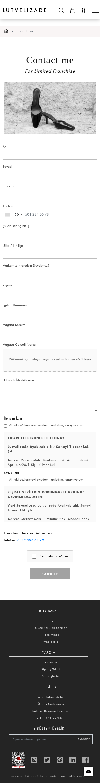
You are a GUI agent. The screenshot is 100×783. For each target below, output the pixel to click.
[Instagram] (34, 759)
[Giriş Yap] (83, 10)
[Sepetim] (72, 10)
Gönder (50, 574)
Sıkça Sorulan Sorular (51, 627)
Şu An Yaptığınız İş (16, 226)
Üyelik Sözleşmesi (51, 703)
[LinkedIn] (72, 759)
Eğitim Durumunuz (16, 305)
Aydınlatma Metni (51, 696)
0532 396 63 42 (30, 540)
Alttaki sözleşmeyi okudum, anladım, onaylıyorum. (47, 425)
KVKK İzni (11, 473)
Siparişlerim (51, 676)
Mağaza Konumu (15, 325)
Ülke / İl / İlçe (13, 246)
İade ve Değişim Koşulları (51, 710)
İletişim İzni (13, 418)
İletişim (51, 620)
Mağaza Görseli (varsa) (20, 345)
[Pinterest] (60, 759)
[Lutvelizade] (23, 6)
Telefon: (24, 540)
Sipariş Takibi (51, 669)
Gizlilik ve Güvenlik (51, 717)
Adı (5, 147)
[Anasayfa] (6, 31)
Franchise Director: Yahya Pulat (29, 533)
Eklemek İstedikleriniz (18, 380)
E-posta (8, 186)
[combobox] (13, 214)
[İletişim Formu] (88, 771)
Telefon (8, 206)
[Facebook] (85, 759)
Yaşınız (7, 285)
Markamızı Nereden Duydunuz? (26, 265)
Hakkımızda (51, 634)
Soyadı (8, 166)
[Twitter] (47, 759)
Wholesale (50, 641)
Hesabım (51, 662)
